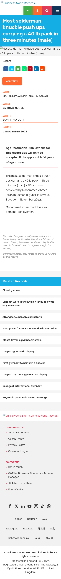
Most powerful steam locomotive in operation (30, 328)
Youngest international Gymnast (22, 386)
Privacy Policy (16, 445)
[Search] (47, 10)
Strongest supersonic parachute (22, 317)
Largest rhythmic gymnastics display (25, 374)
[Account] (37, 10)
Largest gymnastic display (18, 351)
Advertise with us (22, 483)
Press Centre (15, 489)
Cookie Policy (16, 439)
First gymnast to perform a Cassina (24, 363)
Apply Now (12, 81)
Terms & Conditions (19, 432)
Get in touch (15, 467)
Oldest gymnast (12, 290)
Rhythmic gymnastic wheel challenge (25, 397)
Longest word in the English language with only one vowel (28, 304)
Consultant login (18, 451)
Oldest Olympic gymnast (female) (22, 340)
